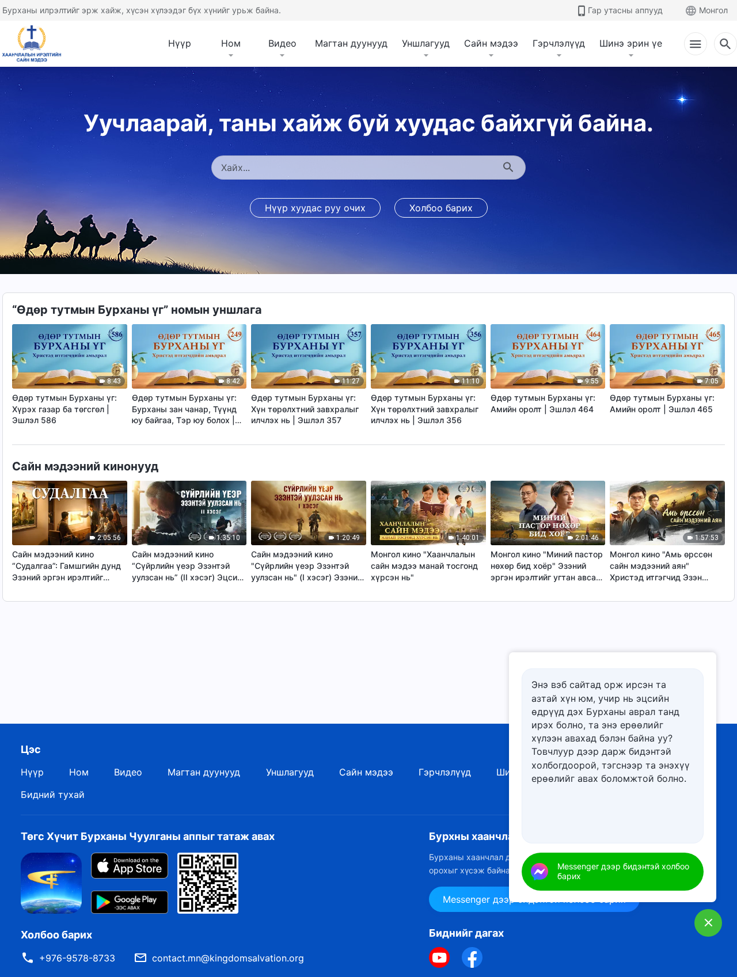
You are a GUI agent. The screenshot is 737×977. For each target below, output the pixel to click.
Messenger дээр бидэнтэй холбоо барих (623, 871)
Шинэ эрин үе (630, 43)
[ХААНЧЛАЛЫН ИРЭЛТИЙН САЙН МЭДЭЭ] (35, 44)
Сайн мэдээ (491, 43)
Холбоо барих (441, 208)
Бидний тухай (53, 794)
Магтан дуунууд (351, 43)
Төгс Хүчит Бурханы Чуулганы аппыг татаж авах (148, 836)
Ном (231, 43)
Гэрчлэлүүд (559, 43)
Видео (282, 43)
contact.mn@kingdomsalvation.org (228, 958)
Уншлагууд (426, 43)
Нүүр (179, 43)
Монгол (713, 10)
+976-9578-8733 (77, 958)
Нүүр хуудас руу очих (315, 208)
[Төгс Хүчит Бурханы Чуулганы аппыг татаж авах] (51, 882)
